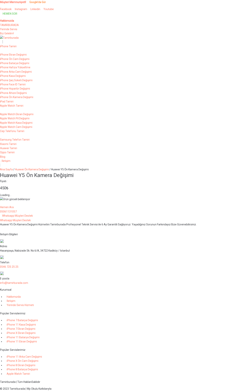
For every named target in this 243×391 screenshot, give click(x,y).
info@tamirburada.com (14, 282)
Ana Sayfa (6, 169)
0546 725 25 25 (9, 266)
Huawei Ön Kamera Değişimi (32, 169)
